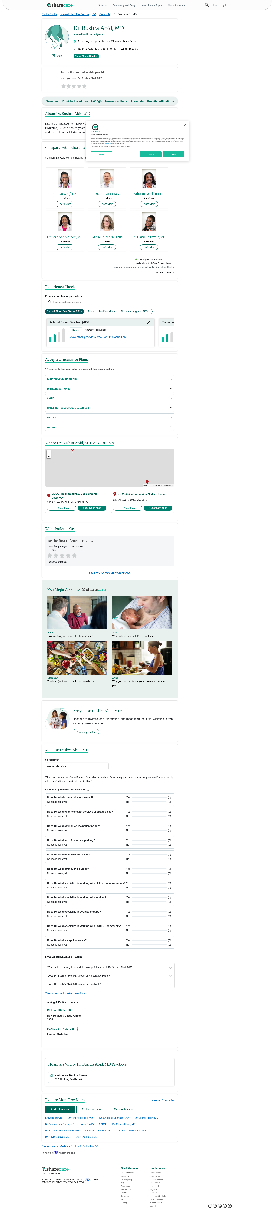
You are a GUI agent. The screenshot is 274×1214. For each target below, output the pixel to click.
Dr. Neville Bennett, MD (98, 1130)
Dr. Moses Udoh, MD (124, 1124)
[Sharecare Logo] (60, 5)
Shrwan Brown (53, 1118)
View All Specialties (163, 1100)
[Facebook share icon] (210, 1207)
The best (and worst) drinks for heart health (71, 681)
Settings (101, 154)
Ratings (96, 101)
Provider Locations (75, 101)
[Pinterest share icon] (229, 1207)
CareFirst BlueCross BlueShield (68, 407)
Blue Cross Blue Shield (62, 379)
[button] (87, 789)
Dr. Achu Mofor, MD (87, 1137)
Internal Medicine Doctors (74, 14)
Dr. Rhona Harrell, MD (80, 1118)
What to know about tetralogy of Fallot (133, 636)
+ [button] (49, 452)
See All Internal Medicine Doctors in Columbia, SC (70, 1146)
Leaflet (146, 485)
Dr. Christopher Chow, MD (59, 1124)
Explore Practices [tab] (124, 1109)
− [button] (49, 456)
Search (207, 5)
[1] (63, 85)
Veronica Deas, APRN (93, 1124)
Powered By (48, 1152)
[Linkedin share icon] (219, 1207)
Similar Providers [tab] (60, 1109)
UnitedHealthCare (58, 388)
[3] (73, 85)
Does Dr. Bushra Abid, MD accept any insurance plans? (78, 975)
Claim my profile (86, 732)
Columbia (104, 14)
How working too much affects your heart (70, 636)
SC (94, 14)
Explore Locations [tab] (92, 1109)
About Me (137, 101)
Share (59, 55)
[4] (79, 85)
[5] (84, 85)
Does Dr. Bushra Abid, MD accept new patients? (74, 984)
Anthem (52, 417)
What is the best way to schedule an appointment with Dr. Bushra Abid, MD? (90, 967)
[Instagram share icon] (214, 1207)
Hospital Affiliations (160, 101)
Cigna (50, 398)
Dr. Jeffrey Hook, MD (146, 1118)
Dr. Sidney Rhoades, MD (132, 1130)
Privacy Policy (108, 143)
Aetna (51, 426)
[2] (68, 85)
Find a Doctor (49, 14)
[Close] (184, 125)
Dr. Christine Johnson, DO (114, 1118)
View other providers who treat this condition (98, 337)
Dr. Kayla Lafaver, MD (57, 1137)
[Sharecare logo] (77, 1169)
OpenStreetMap (158, 485)
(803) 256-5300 (93, 508)
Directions (63, 508)
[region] (137, 141)
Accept (174, 154)
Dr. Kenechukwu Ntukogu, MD (62, 1130)
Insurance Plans (116, 101)
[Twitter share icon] (224, 1207)
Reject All (151, 154)
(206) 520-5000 (159, 508)
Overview (52, 101)
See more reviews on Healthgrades (110, 572)
